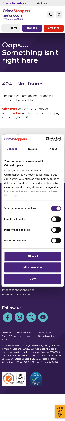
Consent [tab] (12, 148)
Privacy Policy (24, 332)
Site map (6, 332)
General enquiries (46, 336)
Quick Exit (60, 409)
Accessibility (8, 339)
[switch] (56, 219)
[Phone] (50, 14)
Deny (32, 278)
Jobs (29, 336)
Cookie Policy (44, 332)
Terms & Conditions (11, 336)
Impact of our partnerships (18, 289)
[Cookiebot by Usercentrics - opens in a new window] (46, 139)
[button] (59, 14)
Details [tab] (32, 148)
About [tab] (53, 148)
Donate (32, 28)
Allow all (32, 256)
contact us (13, 113)
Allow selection (32, 267)
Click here (9, 108)
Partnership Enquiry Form (17, 294)
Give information (53, 28)
